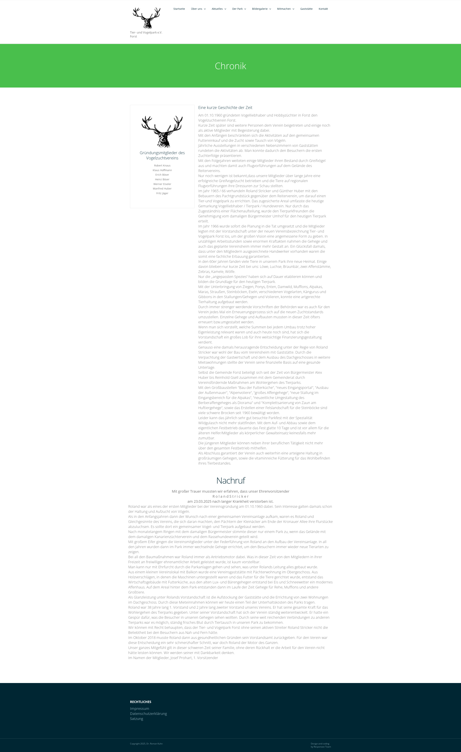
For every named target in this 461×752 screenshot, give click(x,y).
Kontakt (323, 8)
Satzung (136, 718)
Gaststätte (306, 8)
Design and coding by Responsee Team (321, 745)
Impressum (139, 708)
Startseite (179, 8)
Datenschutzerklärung (148, 713)
